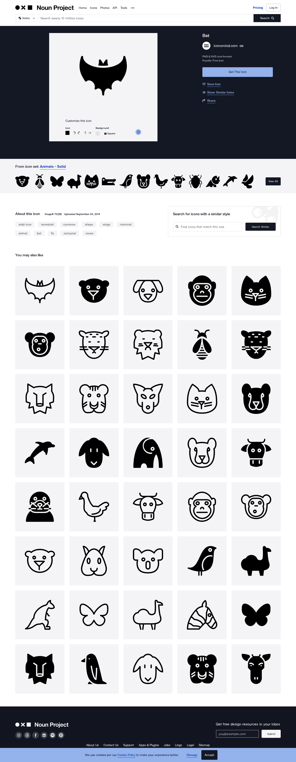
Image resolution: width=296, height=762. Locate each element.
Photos (104, 8)
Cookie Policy (126, 755)
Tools (123, 8)
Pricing (258, 7)
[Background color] (97, 133)
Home (83, 8)
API (115, 8)
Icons (93, 8)
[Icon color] (67, 133)
